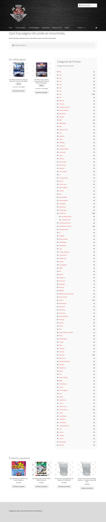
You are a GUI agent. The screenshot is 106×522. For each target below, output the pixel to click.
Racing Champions (64, 361)
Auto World (62, 113)
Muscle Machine (63, 316)
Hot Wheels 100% (66, 216)
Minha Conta (45, 27)
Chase (61, 139)
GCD (60, 194)
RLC (60, 374)
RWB (60, 380)
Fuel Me (61, 191)
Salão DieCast (63, 384)
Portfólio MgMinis (34, 27)
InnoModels (62, 245)
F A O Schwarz (63, 171)
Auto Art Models (63, 110)
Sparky (61, 397)
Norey (61, 335)
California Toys (63, 129)
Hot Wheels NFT (66, 220)
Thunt (61, 413)
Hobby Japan (63, 210)
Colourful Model (63, 149)
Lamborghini (63, 265)
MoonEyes (62, 306)
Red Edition (62, 368)
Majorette (62, 277)
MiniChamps (62, 303)
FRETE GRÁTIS (63, 187)
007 (60, 72)
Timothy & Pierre (64, 426)
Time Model (62, 422)
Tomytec (61, 435)
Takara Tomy (63, 406)
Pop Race (62, 348)
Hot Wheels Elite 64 (64, 223)
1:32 (60, 81)
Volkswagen (62, 442)
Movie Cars (62, 313)
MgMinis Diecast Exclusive (66, 294)
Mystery (61, 323)
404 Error (61, 100)
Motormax (62, 310)
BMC (60, 126)
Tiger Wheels (63, 416)
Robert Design (63, 377)
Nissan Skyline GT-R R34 (66, 332)
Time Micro (62, 419)
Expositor (62, 168)
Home (10, 27)
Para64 (61, 342)
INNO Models (63, 242)
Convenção (62, 152)
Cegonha (61, 136)
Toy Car (61, 438)
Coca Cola (62, 146)
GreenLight (62, 203)
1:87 (60, 97)
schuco (61, 387)
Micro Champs (63, 297)
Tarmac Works (63, 409)
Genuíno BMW (63, 197)
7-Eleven (61, 104)
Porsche (61, 352)
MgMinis (61, 290)
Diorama (61, 158)
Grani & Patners (63, 200)
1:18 (60, 75)
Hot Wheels (62, 213)
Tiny (60, 429)
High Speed (62, 207)
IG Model (61, 236)
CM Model (62, 142)
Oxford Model (63, 339)
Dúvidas (67, 27)
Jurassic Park (63, 255)
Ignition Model (63, 239)
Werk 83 (61, 445)
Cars (60, 133)
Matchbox (62, 284)
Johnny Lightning (64, 252)
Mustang (61, 319)
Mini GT (61, 300)
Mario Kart (62, 281)
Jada (60, 249)
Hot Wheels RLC (63, 229)
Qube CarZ (62, 358)
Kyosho (61, 261)
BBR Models (62, 123)
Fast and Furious (63, 178)
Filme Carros (62, 184)
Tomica (61, 432)
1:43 (60, 84)
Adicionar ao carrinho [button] (18, 91)
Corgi (60, 155)
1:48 (60, 88)
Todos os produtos (20, 27)
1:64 (60, 94)
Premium (62, 355)
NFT (60, 329)
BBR (60, 120)
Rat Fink (61, 364)
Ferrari (61, 181)
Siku (60, 393)
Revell (61, 371)
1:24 (60, 78)
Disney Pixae (62, 162)
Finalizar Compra (57, 27)
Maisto (61, 274)
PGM (60, 345)
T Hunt (61, 403)
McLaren (61, 287)
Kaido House (62, 258)
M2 (60, 271)
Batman (61, 117)
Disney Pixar (62, 165)
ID (59, 232)
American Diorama (64, 107)
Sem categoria (63, 390)
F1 (60, 174)
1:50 (60, 91)
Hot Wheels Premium (65, 226)
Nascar (61, 326)
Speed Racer (62, 400)
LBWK (61, 268)
